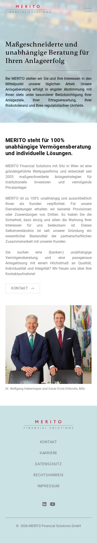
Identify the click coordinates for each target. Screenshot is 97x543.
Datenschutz (48, 464)
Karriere (48, 453)
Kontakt (48, 442)
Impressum (48, 486)
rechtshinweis (48, 475)
